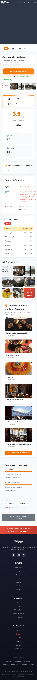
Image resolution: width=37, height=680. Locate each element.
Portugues (18, 649)
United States (18, 586)
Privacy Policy (18, 610)
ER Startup (24, 664)
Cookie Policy (18, 617)
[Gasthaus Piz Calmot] (5, 86)
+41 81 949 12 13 (25, 187)
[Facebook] (13, 555)
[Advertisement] (18, 23)
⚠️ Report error (23, 503)
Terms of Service (18, 613)
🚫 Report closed (10, 507)
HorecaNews (27, 661)
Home (4, 53)
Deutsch (18, 645)
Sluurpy (18, 589)
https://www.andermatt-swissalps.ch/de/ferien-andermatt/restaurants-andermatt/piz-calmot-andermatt (28, 197)
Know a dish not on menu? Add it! (19, 104)
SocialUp (32, 664)
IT (17, 3)
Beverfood (5, 664)
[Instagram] (19, 555)
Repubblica (8, 661)
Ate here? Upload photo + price (20, 99)
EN (21, 3)
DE (31, 3)
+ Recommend (7, 79)
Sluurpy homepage (10, 490)
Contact (18, 606)
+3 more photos (30, 292)
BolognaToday (14, 664)
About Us (19, 602)
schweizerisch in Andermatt (13, 474)
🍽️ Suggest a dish (10, 503)
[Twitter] (24, 555)
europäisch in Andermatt (12, 477)
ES (24, 3)
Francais (18, 641)
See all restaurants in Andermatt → (18, 452)
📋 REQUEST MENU (18, 71)
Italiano (18, 630)
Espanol (18, 638)
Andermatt (9, 53)
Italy (18, 571)
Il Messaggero (17, 661)
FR (28, 3)
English (18, 634)
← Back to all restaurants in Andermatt (18, 517)
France (18, 575)
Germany (18, 582)
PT (35, 3)
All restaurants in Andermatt (13, 487)
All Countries (18, 567)
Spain (18, 578)
